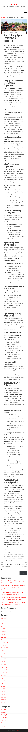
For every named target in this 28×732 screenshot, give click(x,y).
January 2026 (3, 637)
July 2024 (3, 680)
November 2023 (4, 702)
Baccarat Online (4, 709)
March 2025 (3, 659)
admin (11, 32)
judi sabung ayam (16, 556)
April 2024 (3, 689)
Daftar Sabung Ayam (9, 556)
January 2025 (3, 664)
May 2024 (3, 686)
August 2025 (3, 651)
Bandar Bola (3, 712)
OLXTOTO (14, 4)
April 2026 (3, 629)
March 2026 (3, 632)
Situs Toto (3, 727)
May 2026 (3, 626)
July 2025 (3, 653)
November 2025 (4, 642)
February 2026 (4, 634)
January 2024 (3, 697)
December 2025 (4, 640)
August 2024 (3, 678)
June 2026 (3, 623)
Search (3, 570)
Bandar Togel (4, 715)
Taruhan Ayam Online (9, 560)
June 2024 (3, 683)
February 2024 (4, 694)
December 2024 (4, 667)
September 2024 (4, 675)
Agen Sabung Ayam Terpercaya (11, 554)
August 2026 (3, 618)
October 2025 (4, 645)
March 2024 (3, 691)
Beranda (3, 17)
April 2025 (3, 656)
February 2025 (4, 661)
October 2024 (4, 672)
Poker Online (4, 720)
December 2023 (4, 700)
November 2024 (4, 670)
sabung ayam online (12, 558)
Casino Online (4, 717)
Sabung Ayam (9, 552)
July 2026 (3, 621)
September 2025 (4, 648)
